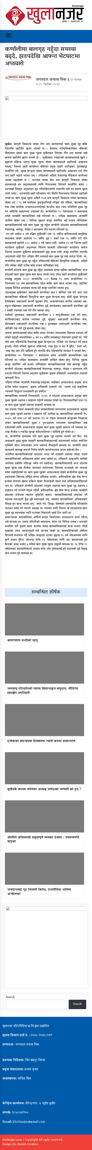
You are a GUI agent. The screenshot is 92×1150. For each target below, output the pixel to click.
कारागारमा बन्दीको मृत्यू (22, 641)
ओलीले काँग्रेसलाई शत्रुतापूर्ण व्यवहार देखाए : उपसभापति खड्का (43, 840)
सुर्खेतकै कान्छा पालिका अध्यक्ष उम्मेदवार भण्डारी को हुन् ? (44, 790)
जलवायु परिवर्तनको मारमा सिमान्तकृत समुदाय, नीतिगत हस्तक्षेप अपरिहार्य (42, 691)
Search (10, 997)
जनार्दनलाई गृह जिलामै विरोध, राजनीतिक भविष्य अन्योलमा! (39, 892)
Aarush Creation (27, 1144)
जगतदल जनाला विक (51, 80)
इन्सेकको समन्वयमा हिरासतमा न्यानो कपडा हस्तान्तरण (41, 741)
